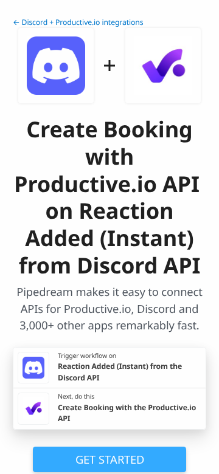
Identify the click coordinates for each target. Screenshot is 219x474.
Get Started (109, 459)
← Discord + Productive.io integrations (78, 22)
